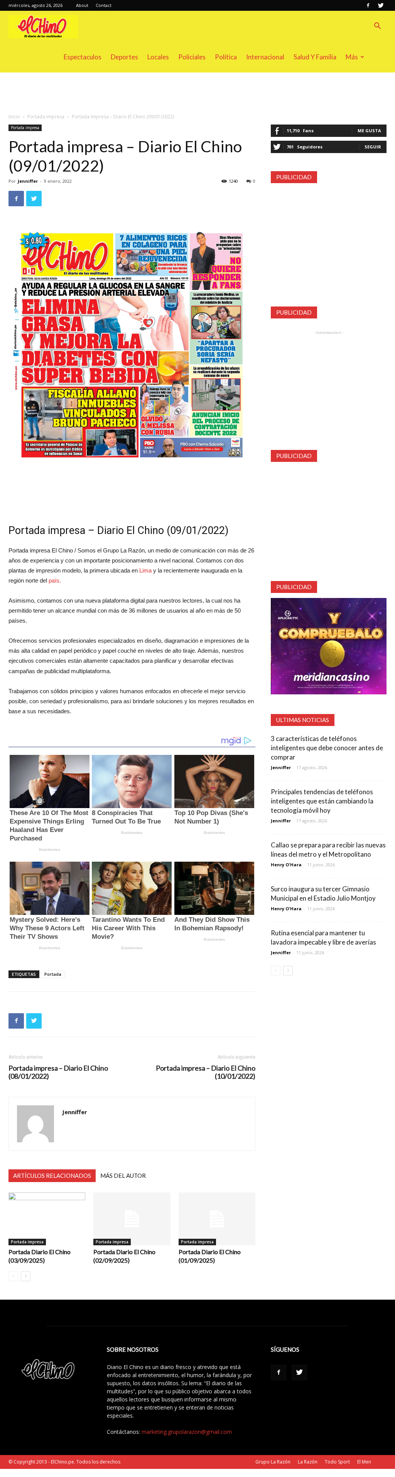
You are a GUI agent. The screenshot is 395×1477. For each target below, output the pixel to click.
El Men (364, 1461)
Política (226, 57)
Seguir (373, 147)
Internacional (265, 57)
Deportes (124, 57)
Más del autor (123, 1175)
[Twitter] (381, 5)
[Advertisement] (197, 93)
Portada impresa (45, 116)
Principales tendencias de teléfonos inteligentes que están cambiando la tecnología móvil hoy (322, 801)
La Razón (307, 1461)
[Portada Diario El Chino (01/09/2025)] (217, 1218)
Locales (158, 57)
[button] (377, 26)
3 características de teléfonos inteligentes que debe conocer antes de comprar (327, 747)
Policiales (192, 57)
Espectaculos (82, 57)
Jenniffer (28, 181)
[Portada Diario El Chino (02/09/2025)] (131, 1218)
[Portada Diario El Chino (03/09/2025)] (46, 1218)
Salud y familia (315, 57)
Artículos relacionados (52, 1175)
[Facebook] (368, 5)
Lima (145, 570)
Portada (52, 974)
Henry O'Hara (286, 864)
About (82, 5)
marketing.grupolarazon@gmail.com (187, 1431)
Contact (103, 5)
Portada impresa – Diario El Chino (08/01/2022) (58, 1072)
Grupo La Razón (272, 1461)
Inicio (14, 116)
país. (55, 580)
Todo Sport (337, 1461)
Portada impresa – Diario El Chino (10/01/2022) (205, 1072)
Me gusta (369, 130)
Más (352, 57)
